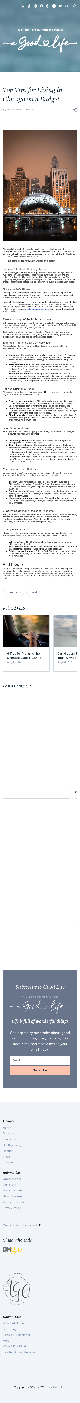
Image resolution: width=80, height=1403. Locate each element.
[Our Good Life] (40, 40)
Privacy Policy (12, 1208)
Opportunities (12, 1179)
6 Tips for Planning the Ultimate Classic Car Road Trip (26, 655)
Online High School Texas (19, 1225)
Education (9, 1139)
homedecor (13, 592)
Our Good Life (56, 1387)
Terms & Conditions (16, 1202)
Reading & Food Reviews (19, 1352)
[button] (74, 110)
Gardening (10, 1329)
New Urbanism (12, 1196)
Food (6, 1340)
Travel (6, 1156)
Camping (9, 1162)
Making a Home (13, 1190)
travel (33, 592)
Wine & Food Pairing (16, 1346)
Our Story (9, 1184)
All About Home (13, 1323)
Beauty (8, 1151)
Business (8, 1133)
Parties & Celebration (17, 1335)
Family (7, 1127)
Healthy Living (12, 1145)
